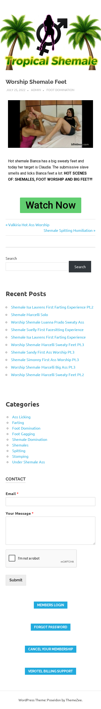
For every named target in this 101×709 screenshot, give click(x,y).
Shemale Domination (29, 439)
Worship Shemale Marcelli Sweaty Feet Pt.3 (47, 344)
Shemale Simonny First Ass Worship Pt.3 (45, 359)
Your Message (20, 513)
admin (36, 90)
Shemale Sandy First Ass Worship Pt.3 (42, 352)
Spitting (18, 450)
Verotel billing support (50, 671)
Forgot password (50, 627)
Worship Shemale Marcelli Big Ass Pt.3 (43, 367)
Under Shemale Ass (28, 461)
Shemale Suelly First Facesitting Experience (47, 329)
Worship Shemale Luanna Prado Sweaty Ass (47, 322)
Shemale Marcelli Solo (29, 314)
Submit (15, 580)
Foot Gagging (23, 433)
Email (12, 493)
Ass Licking (21, 416)
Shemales (20, 444)
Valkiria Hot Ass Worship (28, 224)
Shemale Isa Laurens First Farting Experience (48, 337)
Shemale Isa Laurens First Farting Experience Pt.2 (52, 307)
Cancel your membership (50, 649)
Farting (18, 422)
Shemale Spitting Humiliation (68, 230)
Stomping (20, 456)
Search (11, 258)
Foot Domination (60, 90)
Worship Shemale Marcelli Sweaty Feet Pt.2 (47, 374)
